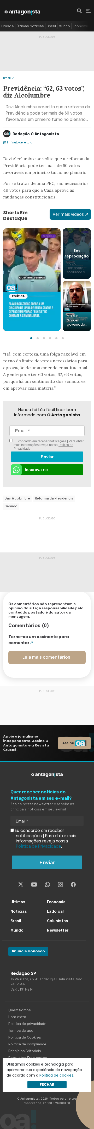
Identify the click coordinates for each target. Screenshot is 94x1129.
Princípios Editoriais (24, 1051)
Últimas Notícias (30, 26)
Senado (11, 506)
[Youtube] (34, 884)
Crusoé (7, 26)
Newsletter (57, 930)
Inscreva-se (36, 469)
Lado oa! (55, 911)
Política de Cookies (24, 1037)
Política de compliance (27, 1044)
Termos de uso (20, 1031)
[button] (31, 338)
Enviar (47, 457)
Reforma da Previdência (54, 498)
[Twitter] (20, 884)
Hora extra (17, 1017)
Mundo (64, 26)
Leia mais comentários (46, 657)
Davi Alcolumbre (17, 498)
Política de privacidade (27, 1024)
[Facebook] (73, 884)
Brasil (51, 26)
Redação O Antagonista (36, 134)
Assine (68, 743)
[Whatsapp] (47, 884)
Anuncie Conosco (28, 951)
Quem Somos (19, 1010)
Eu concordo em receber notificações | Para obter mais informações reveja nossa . (48, 444)
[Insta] (60, 884)
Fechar (47, 1084)
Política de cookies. (56, 1075)
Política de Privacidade (38, 846)
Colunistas (57, 921)
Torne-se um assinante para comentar (38, 640)
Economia (81, 26)
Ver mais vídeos (68, 214)
